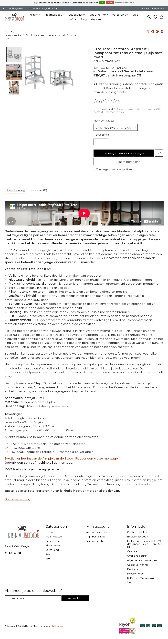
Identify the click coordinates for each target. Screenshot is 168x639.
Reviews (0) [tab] (39, 190)
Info (47, 558)
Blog (84, 19)
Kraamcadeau (53, 536)
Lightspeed (57, 626)
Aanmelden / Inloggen (153, 8)
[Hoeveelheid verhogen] (104, 142)
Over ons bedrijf (137, 555)
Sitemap (132, 582)
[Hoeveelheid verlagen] (97, 142)
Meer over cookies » (124, 3)
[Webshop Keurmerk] (127, 632)
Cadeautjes (52, 541)
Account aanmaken (98, 532)
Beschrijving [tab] (16, 190)
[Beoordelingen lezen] (105, 101)
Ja (102, 3)
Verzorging (52, 549)
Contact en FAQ (137, 532)
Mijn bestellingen (96, 536)
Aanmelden (75, 598)
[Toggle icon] (149, 17)
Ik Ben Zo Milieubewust (141, 578)
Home (8, 31)
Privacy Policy (135, 573)
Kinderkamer (53, 545)
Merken (96, 19)
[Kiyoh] (127, 626)
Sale (47, 554)
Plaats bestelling (128, 161)
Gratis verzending (17, 499)
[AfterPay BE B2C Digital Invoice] (148, 626)
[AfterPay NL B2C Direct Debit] (159, 626)
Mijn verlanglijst (95, 541)
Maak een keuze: (104, 120)
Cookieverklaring (137, 564)
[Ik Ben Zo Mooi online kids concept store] (14, 16)
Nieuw (49, 532)
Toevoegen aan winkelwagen (123, 153)
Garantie (132, 551)
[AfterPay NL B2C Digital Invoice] (142, 626)
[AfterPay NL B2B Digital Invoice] (154, 626)
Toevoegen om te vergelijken (114, 169)
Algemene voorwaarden (142, 560)
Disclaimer (133, 569)
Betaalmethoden (137, 536)
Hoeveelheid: (101, 134)
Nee (110, 3)
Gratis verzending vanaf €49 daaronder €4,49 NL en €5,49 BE (145, 544)
